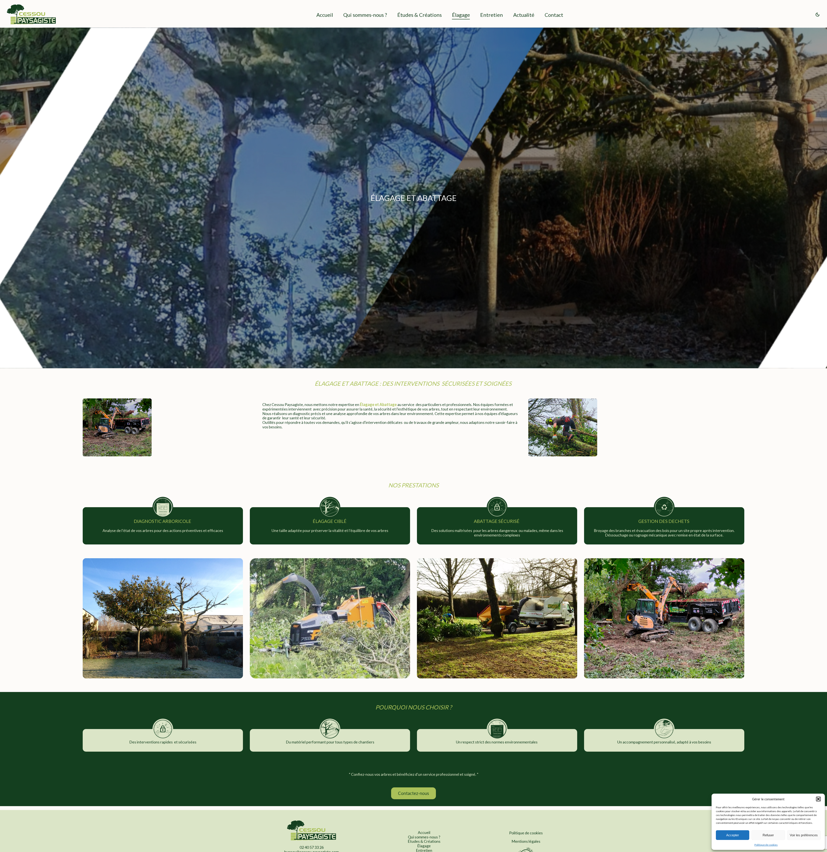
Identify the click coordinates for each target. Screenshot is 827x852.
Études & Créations (419, 15)
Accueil (324, 15)
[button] (818, 799)
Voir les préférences (804, 835)
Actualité (523, 15)
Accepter (732, 835)
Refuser (768, 835)
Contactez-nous (413, 793)
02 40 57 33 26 (312, 847)
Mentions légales (525, 841)
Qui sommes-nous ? (365, 15)
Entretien (491, 15)
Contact (554, 15)
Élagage (461, 15)
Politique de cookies (766, 844)
